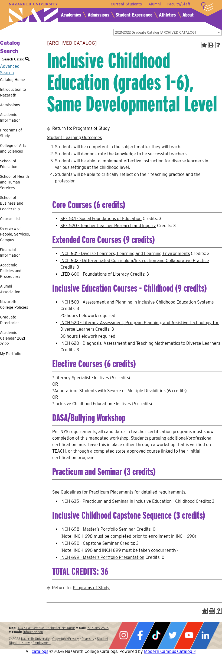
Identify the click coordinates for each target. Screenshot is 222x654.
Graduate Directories (9, 320)
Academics (71, 15)
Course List (10, 219)
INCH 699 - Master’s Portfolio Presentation (102, 557)
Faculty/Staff (178, 4)
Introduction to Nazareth (13, 92)
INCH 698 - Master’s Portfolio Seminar (97, 529)
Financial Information (10, 252)
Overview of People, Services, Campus (15, 234)
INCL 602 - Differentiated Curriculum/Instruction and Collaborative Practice (134, 260)
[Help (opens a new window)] (218, 45)
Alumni (154, 4)
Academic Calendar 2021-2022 (13, 338)
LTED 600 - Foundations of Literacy (94, 274)
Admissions (98, 15)
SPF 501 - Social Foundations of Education (101, 218)
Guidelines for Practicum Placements (97, 492)
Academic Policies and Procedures (10, 271)
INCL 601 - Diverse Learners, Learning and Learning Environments (125, 253)
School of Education (8, 164)
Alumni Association (10, 289)
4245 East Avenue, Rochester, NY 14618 (46, 628)
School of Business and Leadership (11, 203)
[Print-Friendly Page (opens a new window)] (211, 45)
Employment (41, 643)
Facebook (140, 635)
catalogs (40, 651)
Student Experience (134, 15)
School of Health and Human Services (14, 182)
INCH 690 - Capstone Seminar (89, 543)
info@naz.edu (33, 632)
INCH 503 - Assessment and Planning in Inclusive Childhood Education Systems (137, 302)
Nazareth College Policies (14, 304)
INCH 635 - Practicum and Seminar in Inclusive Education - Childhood (127, 501)
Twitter (172, 635)
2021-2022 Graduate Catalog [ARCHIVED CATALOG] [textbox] (155, 32)
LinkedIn (205, 635)
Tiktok (156, 635)
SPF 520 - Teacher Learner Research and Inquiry (108, 225)
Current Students (126, 4)
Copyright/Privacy (65, 639)
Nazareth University (33, 12)
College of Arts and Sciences (13, 148)
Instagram (123, 635)
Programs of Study (11, 133)
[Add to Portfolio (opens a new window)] (204, 45)
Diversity (87, 639)
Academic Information (10, 117)
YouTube (189, 635)
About (188, 15)
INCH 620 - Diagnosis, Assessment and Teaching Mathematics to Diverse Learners (140, 343)
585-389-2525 (98, 628)
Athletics (167, 15)
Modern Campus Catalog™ (169, 651)
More (207, 6)
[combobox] (167, 32)
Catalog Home (12, 80)
